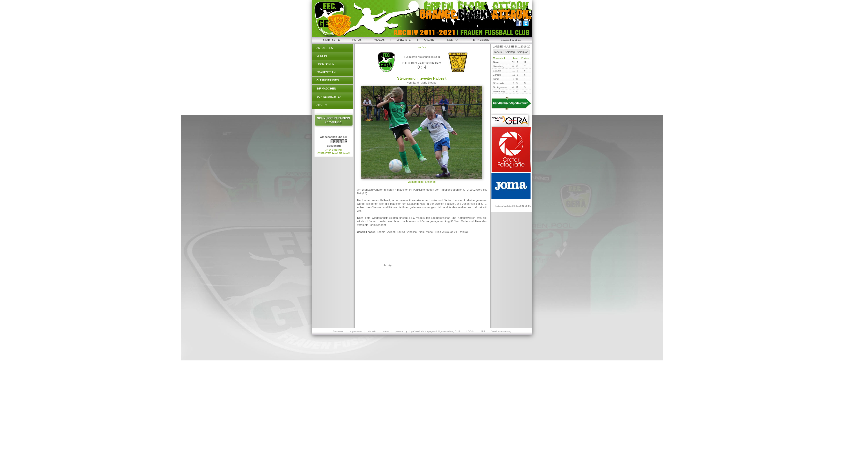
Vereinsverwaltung (501, 331)
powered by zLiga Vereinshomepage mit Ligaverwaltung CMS (427, 331)
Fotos (357, 39)
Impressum (481, 39)
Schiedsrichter (329, 96)
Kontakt (453, 39)
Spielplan (522, 52)
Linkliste (404, 39)
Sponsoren (325, 64)
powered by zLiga (511, 40)
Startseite (331, 39)
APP (482, 331)
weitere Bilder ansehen (422, 181)
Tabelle (498, 52)
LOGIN (470, 331)
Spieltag (510, 52)
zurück (422, 47)
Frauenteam (326, 72)
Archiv (429, 39)
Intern (385, 331)
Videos (379, 39)
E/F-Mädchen (326, 88)
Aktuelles (324, 47)
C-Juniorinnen (327, 80)
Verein (321, 56)
